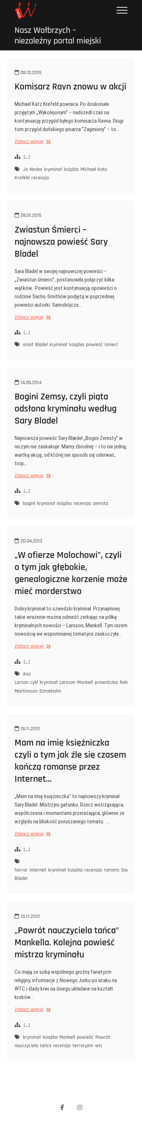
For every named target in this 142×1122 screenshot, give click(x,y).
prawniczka (106, 682)
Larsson (67, 682)
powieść (94, 344)
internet (37, 870)
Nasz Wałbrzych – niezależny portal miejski (58, 35)
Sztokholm (50, 691)
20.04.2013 (30, 541)
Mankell (85, 682)
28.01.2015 (30, 215)
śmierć (111, 344)
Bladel (41, 344)
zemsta (100, 503)
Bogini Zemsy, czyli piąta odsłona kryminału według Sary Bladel (66, 409)
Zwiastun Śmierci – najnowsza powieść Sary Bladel (61, 242)
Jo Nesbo (32, 169)
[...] (27, 157)
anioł (28, 344)
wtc (99, 1045)
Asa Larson (23, 678)
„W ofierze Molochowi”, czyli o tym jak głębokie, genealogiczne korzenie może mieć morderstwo (71, 573)
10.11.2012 (29, 916)
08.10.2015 (30, 72)
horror (21, 870)
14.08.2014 (30, 382)
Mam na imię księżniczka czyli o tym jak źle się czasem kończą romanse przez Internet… (70, 761)
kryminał (53, 169)
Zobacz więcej (32, 142)
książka (71, 169)
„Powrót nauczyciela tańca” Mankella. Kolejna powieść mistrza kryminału (67, 942)
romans (111, 870)
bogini (29, 503)
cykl (34, 682)
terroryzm (82, 1045)
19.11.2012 (29, 728)
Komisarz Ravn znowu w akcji (70, 87)
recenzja (40, 178)
